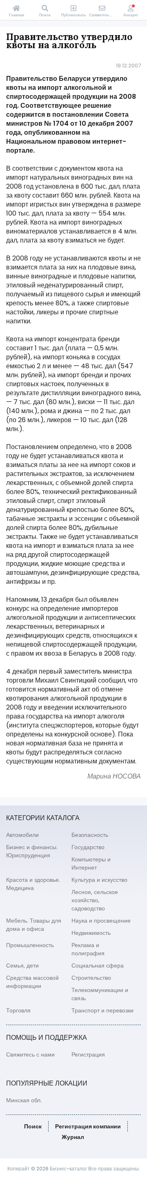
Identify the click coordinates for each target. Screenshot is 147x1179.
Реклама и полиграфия (88, 949)
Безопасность (89, 835)
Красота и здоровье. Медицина (33, 884)
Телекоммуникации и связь (99, 994)
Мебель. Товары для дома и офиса (33, 925)
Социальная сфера (97, 965)
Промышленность (30, 945)
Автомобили (22, 835)
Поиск (33, 1126)
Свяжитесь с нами (30, 1054)
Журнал (73, 1137)
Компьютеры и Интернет (91, 863)
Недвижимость (91, 933)
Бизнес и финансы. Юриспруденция (32, 851)
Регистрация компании (88, 1126)
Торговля (18, 1010)
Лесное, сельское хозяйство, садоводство (94, 900)
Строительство (91, 978)
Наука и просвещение (101, 921)
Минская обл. (24, 1100)
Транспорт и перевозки (102, 1010)
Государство (88, 847)
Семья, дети (22, 965)
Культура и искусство (99, 880)
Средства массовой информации (32, 982)
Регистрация (88, 1054)
